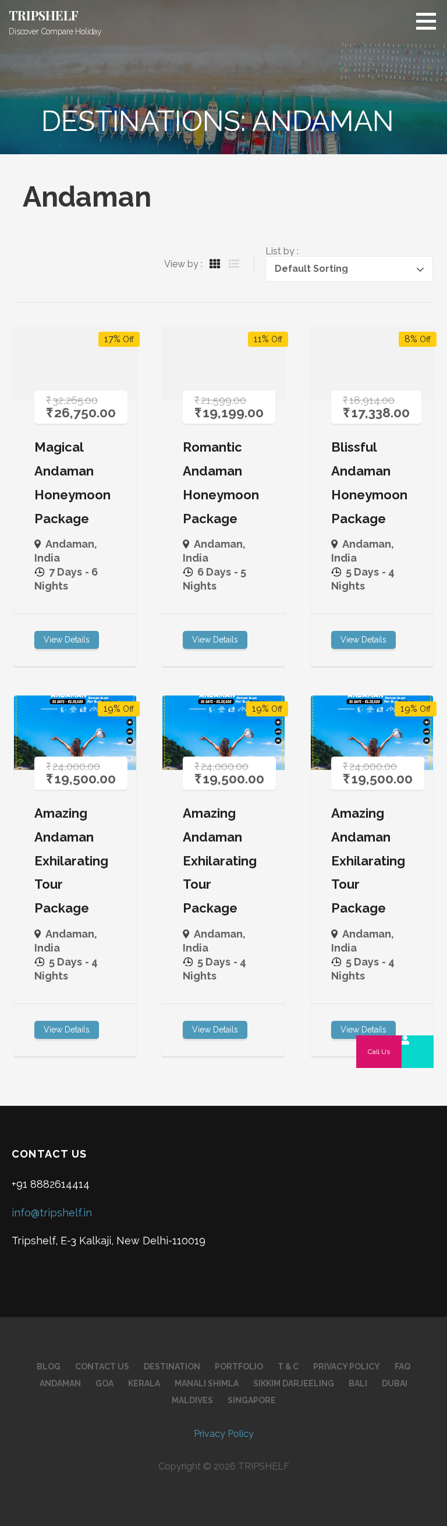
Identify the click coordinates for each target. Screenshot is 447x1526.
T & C (288, 1366)
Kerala (144, 1383)
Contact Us (102, 1366)
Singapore (252, 1400)
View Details (67, 639)
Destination (172, 1366)
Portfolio (239, 1366)
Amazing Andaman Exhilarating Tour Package (71, 860)
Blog (49, 1366)
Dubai (394, 1383)
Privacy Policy (346, 1366)
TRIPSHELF (44, 15)
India (47, 558)
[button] (430, 21)
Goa (104, 1383)
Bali (358, 1383)
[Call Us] (417, 1051)
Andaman (69, 544)
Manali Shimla (207, 1383)
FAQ (402, 1366)
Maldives (192, 1400)
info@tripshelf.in (52, 1212)
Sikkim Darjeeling (293, 1383)
